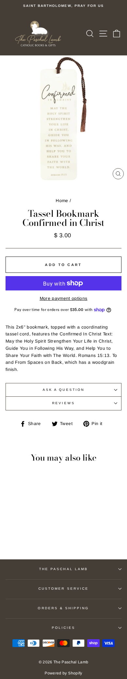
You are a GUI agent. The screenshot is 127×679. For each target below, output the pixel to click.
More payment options (64, 298)
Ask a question (63, 389)
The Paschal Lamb (63, 569)
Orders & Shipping (63, 608)
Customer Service (63, 588)
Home (62, 200)
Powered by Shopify (63, 673)
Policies (63, 627)
